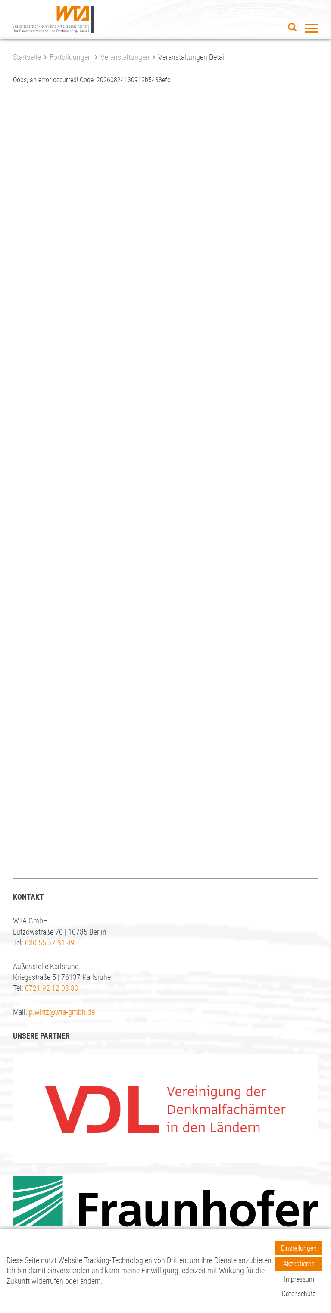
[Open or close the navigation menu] (311, 28)
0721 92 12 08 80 (51, 987)
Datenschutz (299, 1294)
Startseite (27, 57)
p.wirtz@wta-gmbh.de (62, 1012)
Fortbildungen (71, 57)
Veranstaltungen (125, 57)
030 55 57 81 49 (50, 942)
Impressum (299, 1279)
